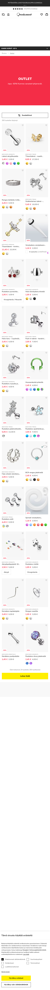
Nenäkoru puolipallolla (10, 656)
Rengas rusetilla (31, 611)
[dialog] (25, 960)
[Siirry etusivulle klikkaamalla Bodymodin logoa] (25, 14)
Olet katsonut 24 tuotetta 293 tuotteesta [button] (25, 670)
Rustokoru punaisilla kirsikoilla (9, 291)
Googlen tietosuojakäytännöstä (34, 950)
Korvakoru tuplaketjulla (10, 611)
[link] (3, 163)
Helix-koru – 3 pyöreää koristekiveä (10, 339)
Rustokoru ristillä (31, 564)
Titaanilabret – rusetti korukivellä (33, 156)
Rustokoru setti (7, 519)
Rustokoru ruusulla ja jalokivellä (10, 384)
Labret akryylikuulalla (10, 156)
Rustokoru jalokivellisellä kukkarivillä (11, 429)
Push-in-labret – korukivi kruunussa (34, 339)
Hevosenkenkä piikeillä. (34, 382)
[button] (25, 973)
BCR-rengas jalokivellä (34, 472)
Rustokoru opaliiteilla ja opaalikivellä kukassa (34, 429)
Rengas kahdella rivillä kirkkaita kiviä (10, 200)
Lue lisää (26, 954)
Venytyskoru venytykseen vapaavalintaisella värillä (34, 245)
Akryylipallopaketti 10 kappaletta (10, 564)
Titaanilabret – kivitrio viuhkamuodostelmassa (11, 246)
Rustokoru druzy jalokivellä (35, 656)
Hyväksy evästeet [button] (16, 978)
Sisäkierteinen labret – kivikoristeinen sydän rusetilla (36, 201)
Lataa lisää (25, 676)
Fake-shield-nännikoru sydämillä (10, 474)
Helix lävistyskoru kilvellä (35, 291)
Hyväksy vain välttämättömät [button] (16, 984)
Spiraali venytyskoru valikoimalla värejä (33, 518)
